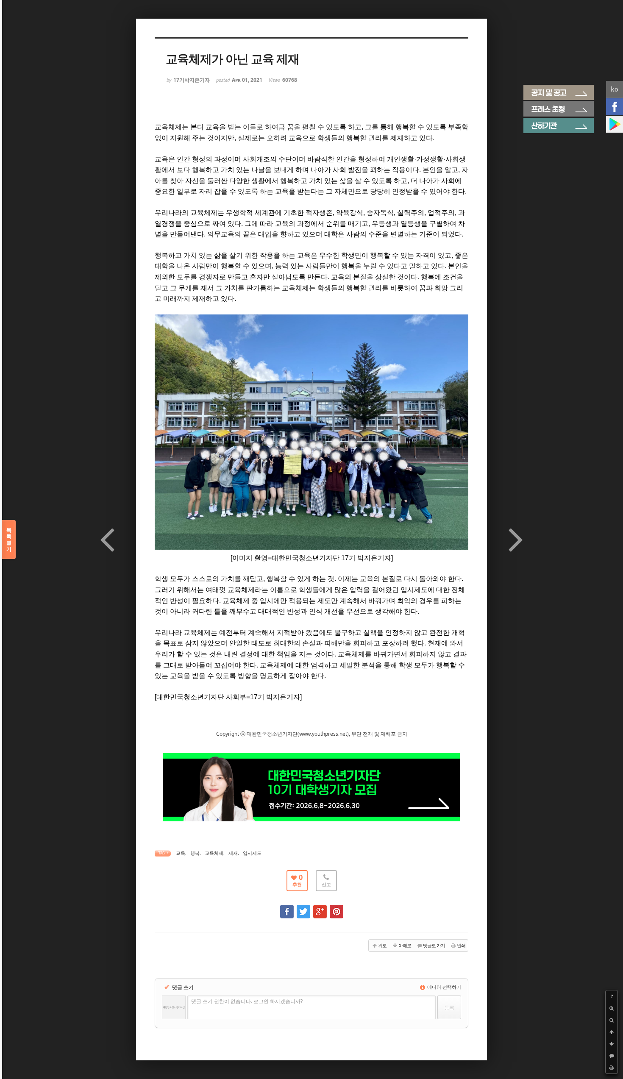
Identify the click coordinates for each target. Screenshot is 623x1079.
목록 (8, 539)
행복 (195, 853)
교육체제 (214, 853)
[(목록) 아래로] (611, 1044)
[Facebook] (614, 106)
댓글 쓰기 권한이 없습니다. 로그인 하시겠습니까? (247, 1001)
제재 (233, 853)
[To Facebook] (287, 907)
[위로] (611, 1032)
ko (614, 89)
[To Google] (320, 907)
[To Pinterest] (336, 907)
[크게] (611, 1008)
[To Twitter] (303, 907)
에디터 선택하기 (443, 987)
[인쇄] (611, 1067)
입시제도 (252, 853)
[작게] (611, 1020)
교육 (180, 853)
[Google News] (614, 124)
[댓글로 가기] (611, 1056)
